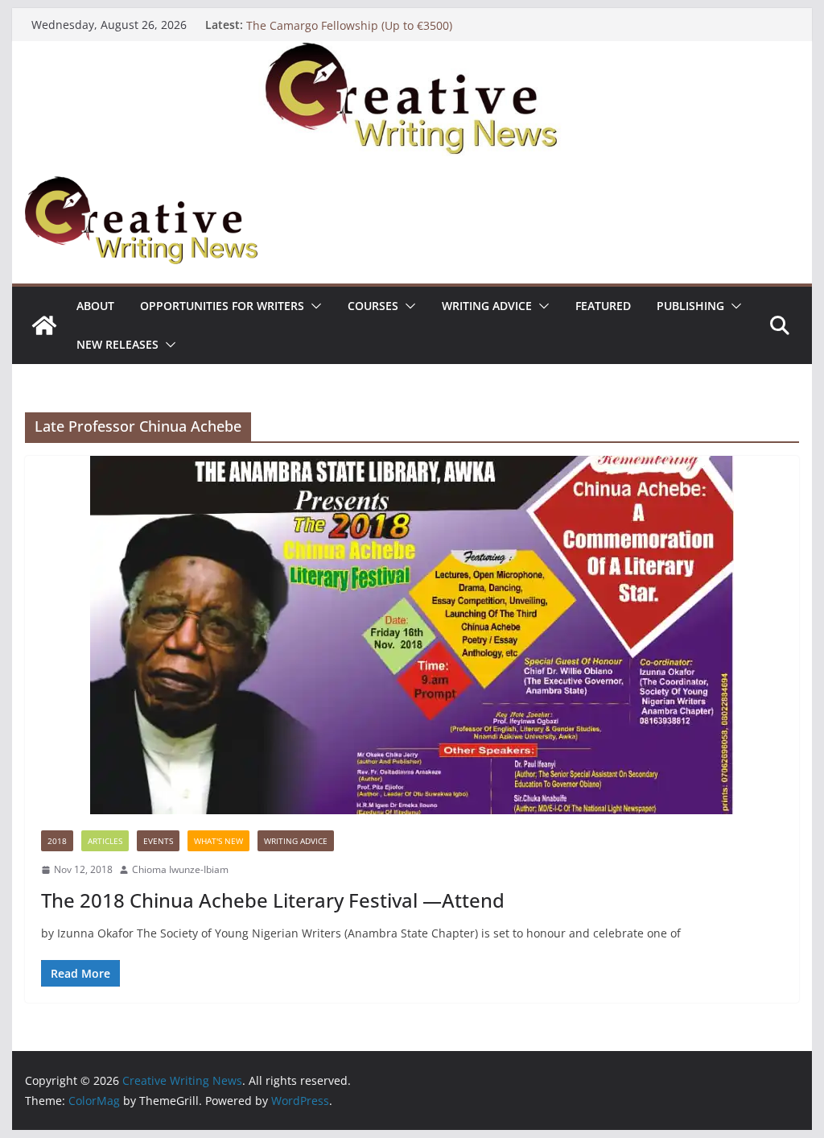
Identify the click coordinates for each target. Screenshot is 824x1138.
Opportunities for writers (222, 305)
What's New (218, 840)
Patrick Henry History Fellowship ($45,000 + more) (379, 20)
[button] (313, 306)
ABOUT (95, 305)
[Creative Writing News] (411, 52)
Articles (105, 840)
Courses (373, 305)
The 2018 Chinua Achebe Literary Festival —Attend (273, 900)
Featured (603, 305)
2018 (57, 840)
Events (158, 840)
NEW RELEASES (117, 344)
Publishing (690, 305)
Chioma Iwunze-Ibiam (180, 869)
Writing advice (487, 305)
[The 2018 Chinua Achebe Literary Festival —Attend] (411, 635)
